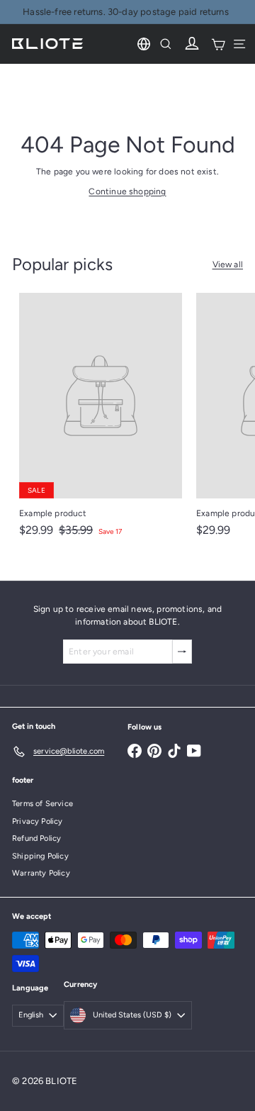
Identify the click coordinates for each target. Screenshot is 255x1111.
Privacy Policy (37, 821)
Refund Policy (36, 838)
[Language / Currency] (143, 44)
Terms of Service (42, 803)
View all (227, 264)
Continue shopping (127, 191)
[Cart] (218, 44)
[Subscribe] (182, 652)
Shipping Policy (40, 856)
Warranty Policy (41, 873)
